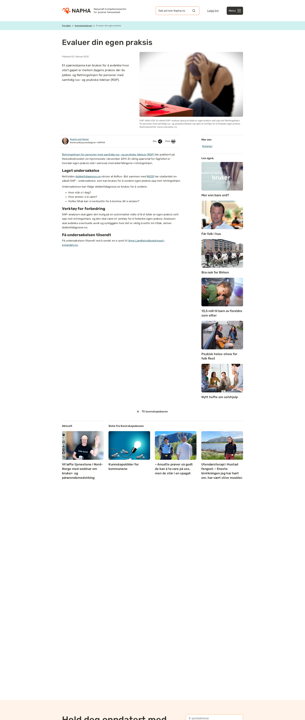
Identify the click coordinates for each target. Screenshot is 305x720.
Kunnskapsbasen (83, 25)
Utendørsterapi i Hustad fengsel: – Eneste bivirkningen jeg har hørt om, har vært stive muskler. (222, 471)
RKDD (150, 176)
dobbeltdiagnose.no (88, 176)
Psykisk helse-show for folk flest (219, 356)
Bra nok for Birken (215, 272)
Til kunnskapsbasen (155, 411)
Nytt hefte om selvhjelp (219, 397)
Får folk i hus (211, 234)
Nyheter (207, 146)
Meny (232, 10)
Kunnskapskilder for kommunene (123, 466)
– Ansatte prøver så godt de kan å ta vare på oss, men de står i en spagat (174, 468)
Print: (168, 141)
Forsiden (66, 25)
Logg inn (213, 10)
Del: (155, 141)
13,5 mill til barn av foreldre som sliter (221, 313)
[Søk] (194, 10)
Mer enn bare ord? (215, 195)
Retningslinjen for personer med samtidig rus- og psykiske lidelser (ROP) (108, 154)
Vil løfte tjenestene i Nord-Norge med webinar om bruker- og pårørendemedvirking (82, 471)
